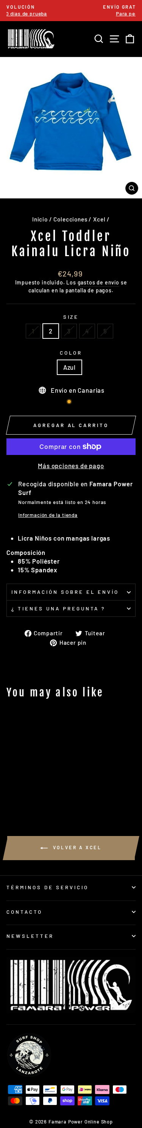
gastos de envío (98, 282)
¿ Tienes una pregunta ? (58, 608)
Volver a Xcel (76, 847)
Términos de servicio (47, 887)
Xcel (99, 219)
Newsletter (30, 936)
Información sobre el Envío (65, 592)
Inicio (40, 219)
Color (71, 353)
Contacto (24, 912)
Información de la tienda (48, 515)
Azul (69, 367)
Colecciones (70, 219)
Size (71, 317)
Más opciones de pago (71, 465)
